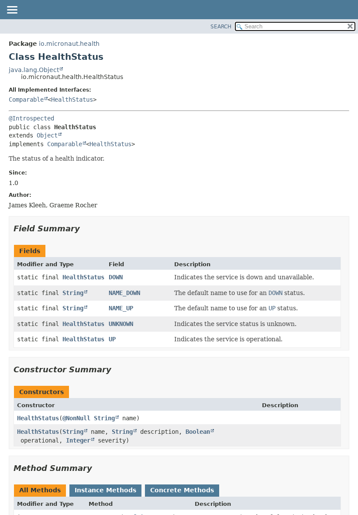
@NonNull (76, 418)
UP (112, 339)
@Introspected (31, 118)
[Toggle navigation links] (11, 10)
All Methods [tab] (40, 490)
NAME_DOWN (124, 292)
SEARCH (220, 27)
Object (47, 135)
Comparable (26, 99)
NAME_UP (121, 308)
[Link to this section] (86, 228)
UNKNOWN (121, 323)
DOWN (116, 277)
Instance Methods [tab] (105, 490)
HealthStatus (72, 99)
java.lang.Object (34, 69)
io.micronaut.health (69, 43)
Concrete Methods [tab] (182, 490)
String (72, 292)
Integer (78, 440)
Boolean (198, 431)
